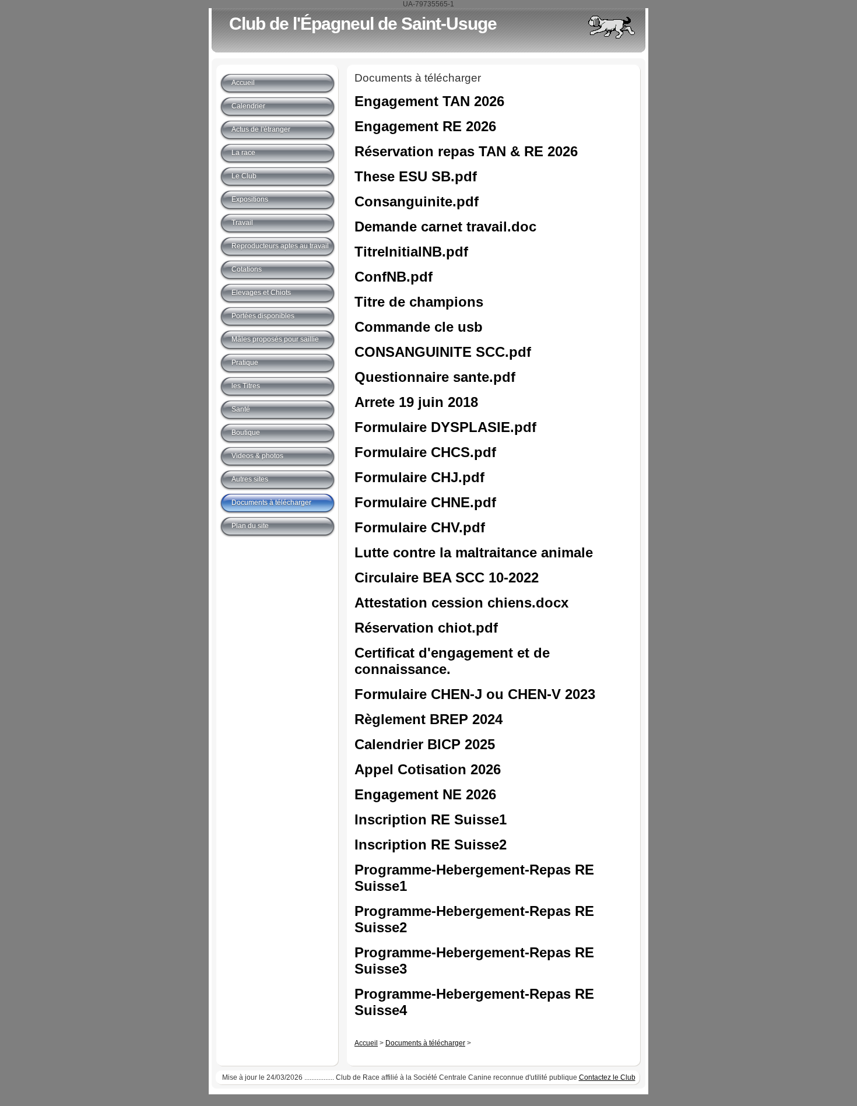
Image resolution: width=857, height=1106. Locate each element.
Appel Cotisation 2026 (427, 769)
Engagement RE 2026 (425, 126)
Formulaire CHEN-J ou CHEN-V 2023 (474, 694)
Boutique (245, 433)
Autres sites (249, 479)
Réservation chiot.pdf (426, 627)
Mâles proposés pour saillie (275, 339)
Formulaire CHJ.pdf (419, 477)
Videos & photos (257, 456)
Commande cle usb (418, 327)
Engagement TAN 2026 (429, 101)
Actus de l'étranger (260, 129)
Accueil (366, 1043)
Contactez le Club (607, 1077)
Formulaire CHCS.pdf (425, 452)
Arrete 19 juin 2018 (416, 402)
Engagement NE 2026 (425, 794)
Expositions (249, 199)
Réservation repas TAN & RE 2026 (466, 151)
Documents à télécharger (425, 1043)
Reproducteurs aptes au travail (280, 246)
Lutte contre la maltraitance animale (473, 552)
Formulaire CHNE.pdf (425, 502)
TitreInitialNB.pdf (411, 251)
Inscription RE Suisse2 (430, 844)
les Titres (245, 386)
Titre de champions (418, 302)
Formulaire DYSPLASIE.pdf (445, 427)
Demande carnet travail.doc (445, 226)
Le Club (244, 176)
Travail (242, 223)
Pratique (244, 363)
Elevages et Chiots (261, 293)
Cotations (246, 269)
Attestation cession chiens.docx (461, 602)
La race (243, 153)
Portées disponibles (262, 316)
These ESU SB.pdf (415, 176)
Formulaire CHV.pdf (419, 527)
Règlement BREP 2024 (428, 719)
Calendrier (248, 106)
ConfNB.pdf (393, 277)
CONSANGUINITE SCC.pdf (442, 352)
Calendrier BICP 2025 (424, 744)
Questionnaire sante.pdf (434, 377)
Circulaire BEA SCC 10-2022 (446, 577)
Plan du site (250, 526)
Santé (240, 409)
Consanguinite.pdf (416, 201)
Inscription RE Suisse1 (430, 819)
